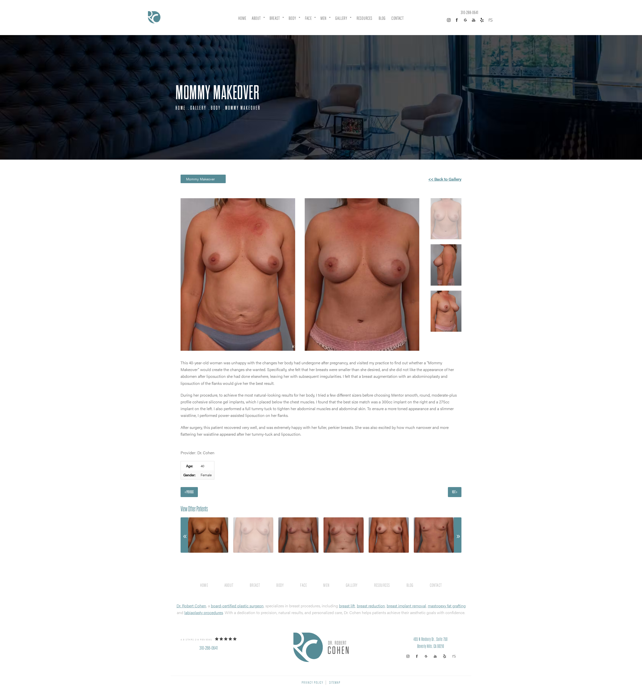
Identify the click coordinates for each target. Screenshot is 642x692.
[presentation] (184, 535)
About (256, 18)
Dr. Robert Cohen (191, 606)
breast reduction (371, 606)
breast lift (347, 606)
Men (323, 18)
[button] (448, 20)
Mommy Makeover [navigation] (243, 108)
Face (308, 18)
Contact (397, 18)
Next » (454, 492)
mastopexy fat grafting (447, 606)
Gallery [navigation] (198, 108)
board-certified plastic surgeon (237, 606)
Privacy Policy (312, 682)
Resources (365, 18)
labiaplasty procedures (203, 612)
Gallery (341, 18)
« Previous (189, 492)
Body (292, 18)
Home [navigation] (181, 108)
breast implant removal (406, 606)
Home (242, 18)
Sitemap (335, 682)
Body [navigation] (216, 108)
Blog (382, 18)
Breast (275, 18)
